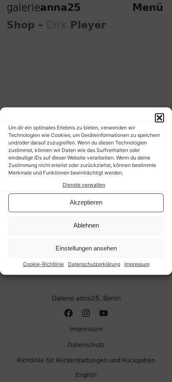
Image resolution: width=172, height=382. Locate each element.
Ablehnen (86, 225)
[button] (159, 118)
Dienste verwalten (84, 185)
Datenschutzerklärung (94, 264)
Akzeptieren (86, 202)
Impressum (136, 264)
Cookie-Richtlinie (43, 264)
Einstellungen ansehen (86, 248)
